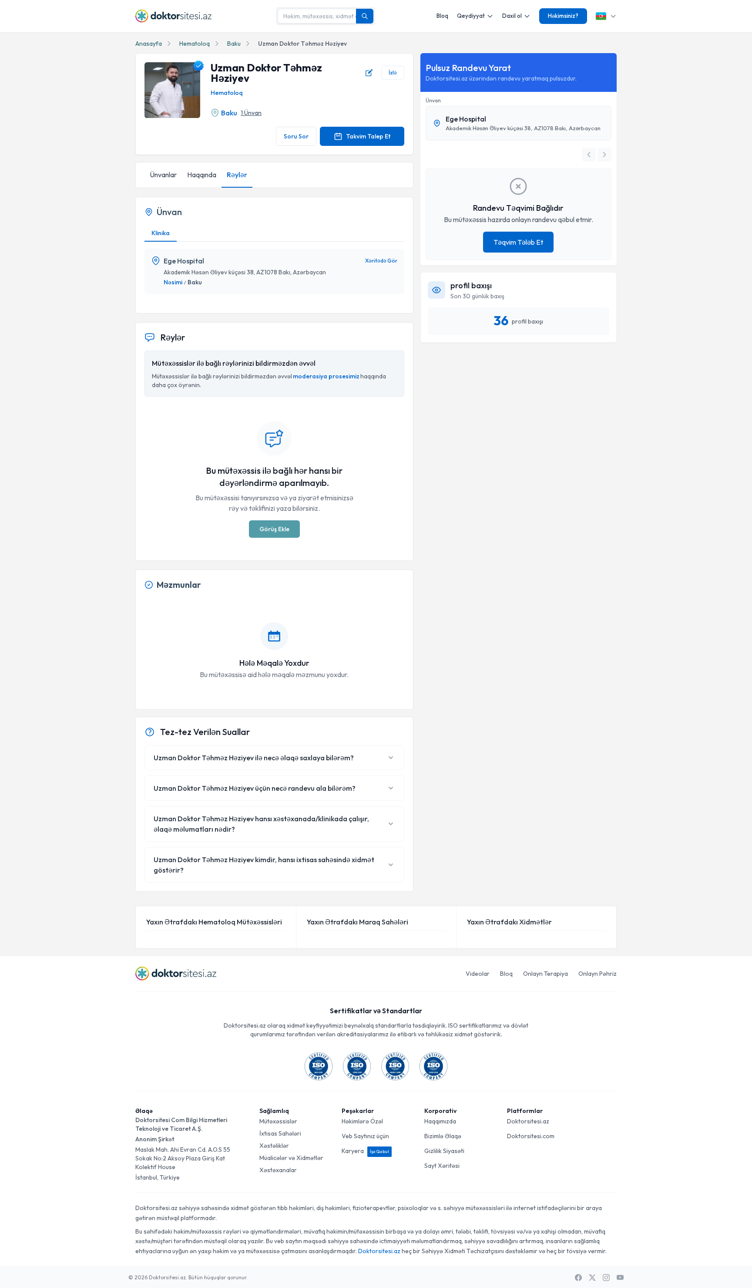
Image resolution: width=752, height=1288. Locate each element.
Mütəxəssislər (278, 1121)
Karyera (365, 1151)
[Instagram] (606, 1277)
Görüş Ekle (274, 529)
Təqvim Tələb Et (518, 242)
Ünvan (433, 100)
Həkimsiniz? (563, 15)
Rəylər (237, 174)
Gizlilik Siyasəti (444, 1151)
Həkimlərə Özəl (362, 1121)
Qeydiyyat (471, 15)
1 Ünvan (251, 113)
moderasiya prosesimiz (326, 376)
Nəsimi (173, 282)
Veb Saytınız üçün (365, 1136)
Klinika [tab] (160, 233)
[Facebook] (578, 1277)
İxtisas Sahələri (280, 1133)
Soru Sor (296, 136)
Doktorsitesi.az (528, 1121)
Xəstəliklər (274, 1146)
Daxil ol (512, 15)
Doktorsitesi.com (530, 1136)
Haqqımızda (440, 1121)
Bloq (442, 15)
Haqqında (201, 174)
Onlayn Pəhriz (597, 974)
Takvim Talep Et (368, 136)
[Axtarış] (364, 16)
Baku (234, 43)
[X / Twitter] (592, 1277)
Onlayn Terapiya (545, 974)
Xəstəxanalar (278, 1170)
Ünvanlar (163, 174)
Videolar (478, 974)
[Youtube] (620, 1277)
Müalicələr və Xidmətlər (291, 1158)
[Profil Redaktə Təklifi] (369, 73)
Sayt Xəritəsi (442, 1166)
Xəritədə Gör (381, 260)
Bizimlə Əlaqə (442, 1136)
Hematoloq (194, 43)
